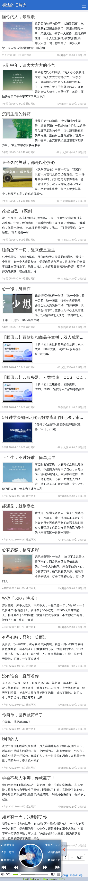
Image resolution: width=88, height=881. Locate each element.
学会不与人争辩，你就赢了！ (28, 777)
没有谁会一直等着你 (20, 676)
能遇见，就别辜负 (18, 506)
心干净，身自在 (16, 288)
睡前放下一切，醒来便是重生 (28, 249)
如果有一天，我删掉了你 (24, 816)
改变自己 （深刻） (19, 211)
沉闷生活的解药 (16, 113)
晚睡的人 (10, 739)
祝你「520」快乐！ (20, 598)
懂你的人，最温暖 (18, 16)
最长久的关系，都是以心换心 (28, 162)
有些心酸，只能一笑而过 (24, 637)
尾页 (80, 857)
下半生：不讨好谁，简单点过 (28, 457)
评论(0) (81, 55)
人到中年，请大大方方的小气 (28, 65)
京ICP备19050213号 (70, 875)
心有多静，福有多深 (20, 549)
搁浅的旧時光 (14, 5)
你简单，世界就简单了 (22, 714)
